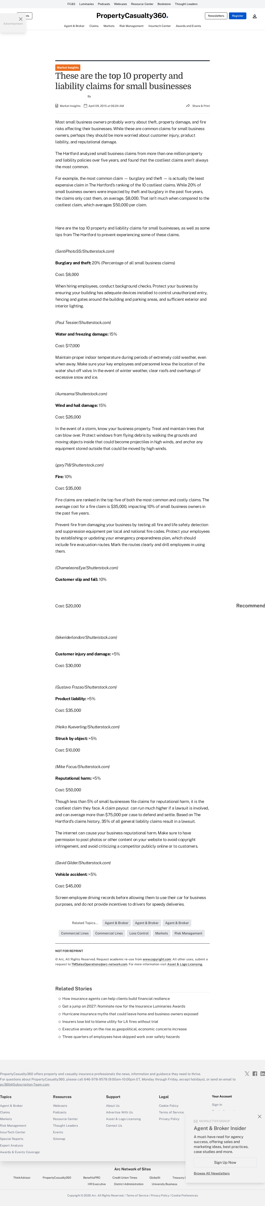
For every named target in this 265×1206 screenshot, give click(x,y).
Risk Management (13, 1125)
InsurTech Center (12, 1132)
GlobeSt (154, 1177)
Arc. (94, 1195)
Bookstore (164, 4)
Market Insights (68, 67)
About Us (113, 1105)
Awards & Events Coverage (20, 1152)
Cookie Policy (168, 1105)
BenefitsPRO (91, 1177)
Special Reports (11, 1139)
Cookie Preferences (184, 1195)
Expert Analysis (11, 1145)
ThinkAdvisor (21, 1177)
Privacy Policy (160, 1195)
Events (58, 1132)
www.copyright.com (157, 959)
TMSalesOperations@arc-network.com (99, 964)
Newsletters (216, 15)
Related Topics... (85, 923)
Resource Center (142, 4)
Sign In (217, 1104)
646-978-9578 (95, 1079)
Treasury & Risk (182, 1177)
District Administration (128, 1184)
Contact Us (114, 1125)
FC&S (71, 4)
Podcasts (104, 4)
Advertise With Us (119, 1112)
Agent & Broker (11, 1105)
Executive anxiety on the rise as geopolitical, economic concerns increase (124, 1029)
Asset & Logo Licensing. (185, 964)
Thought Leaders (186, 4)
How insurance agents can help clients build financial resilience (116, 998)
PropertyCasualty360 (57, 1177)
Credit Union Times (124, 1177)
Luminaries (86, 4)
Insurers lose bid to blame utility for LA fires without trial (110, 1021)
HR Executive (97, 1184)
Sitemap (59, 1139)
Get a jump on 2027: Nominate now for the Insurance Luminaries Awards (123, 1006)
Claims (5, 1112)
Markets (6, 1119)
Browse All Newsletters (212, 1173)
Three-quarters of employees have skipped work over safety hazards (121, 1036)
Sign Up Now (225, 1162)
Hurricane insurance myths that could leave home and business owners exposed (130, 1014)
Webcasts (120, 4)
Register (237, 15)
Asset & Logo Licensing (123, 1119)
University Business (164, 1184)
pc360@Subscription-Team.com (24, 1084)
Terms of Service (137, 1195)
